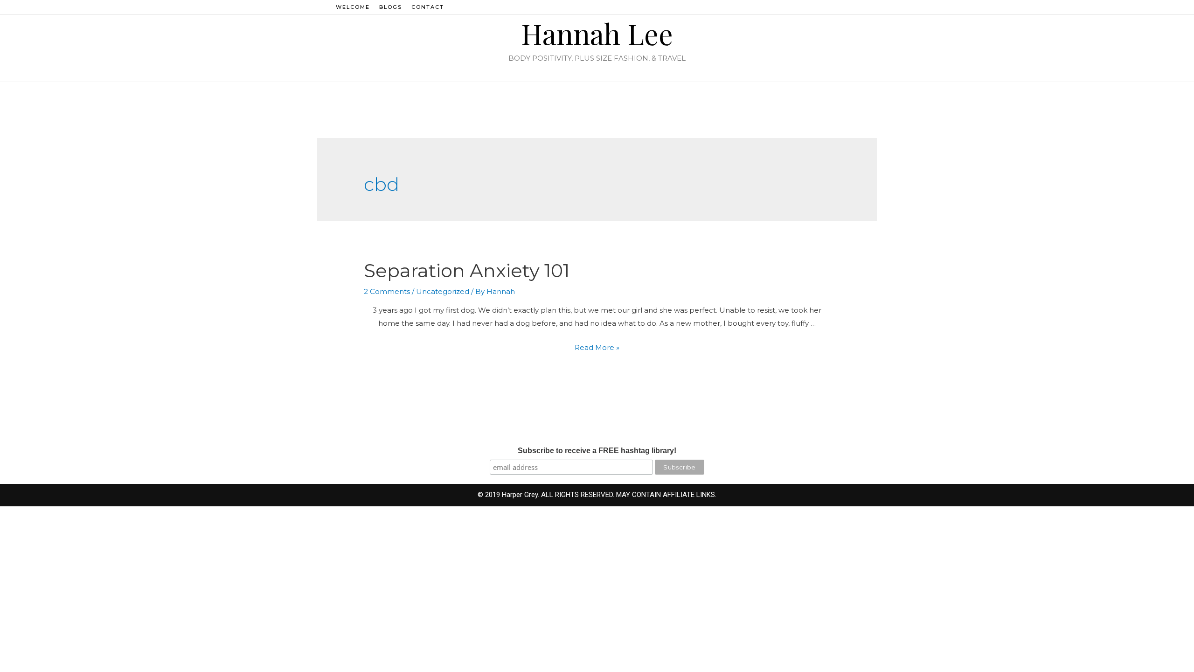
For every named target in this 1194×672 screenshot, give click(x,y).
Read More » (597, 347)
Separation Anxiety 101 (466, 270)
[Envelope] (858, 7)
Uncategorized (442, 291)
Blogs (390, 7)
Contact (427, 7)
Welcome (353, 7)
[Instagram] (821, 7)
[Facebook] (833, 7)
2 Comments (387, 291)
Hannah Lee (597, 33)
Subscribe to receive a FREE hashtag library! (597, 451)
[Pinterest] (846, 7)
